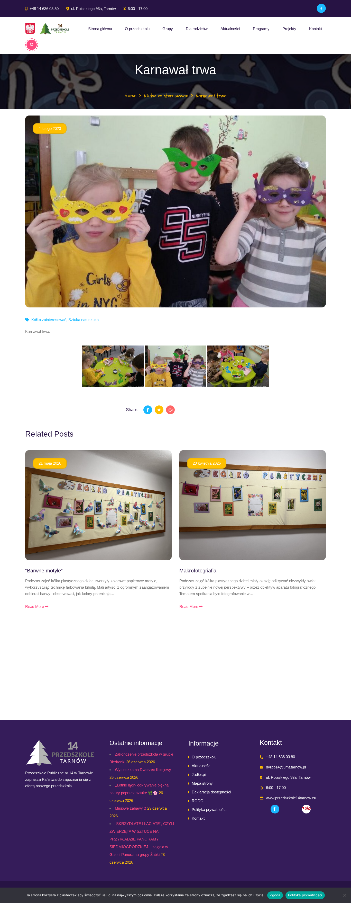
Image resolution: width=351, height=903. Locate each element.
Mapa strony (202, 783)
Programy (261, 28)
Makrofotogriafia (197, 570)
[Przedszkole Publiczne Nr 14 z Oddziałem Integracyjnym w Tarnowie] (47, 28)
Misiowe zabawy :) (130, 808)
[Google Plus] (170, 409)
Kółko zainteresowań (166, 95)
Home (130, 95)
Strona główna (100, 28)
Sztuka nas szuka (83, 319)
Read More (35, 606)
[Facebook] (321, 8)
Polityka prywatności (209, 809)
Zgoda (275, 895)
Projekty (289, 28)
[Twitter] (159, 409)
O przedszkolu (137, 28)
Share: (132, 409)
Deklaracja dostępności (211, 792)
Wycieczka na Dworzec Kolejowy (143, 769)
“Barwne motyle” (44, 570)
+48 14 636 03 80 (44, 8)
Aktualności (230, 28)
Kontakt (315, 28)
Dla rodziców (197, 28)
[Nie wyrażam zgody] (344, 895)
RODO (198, 801)
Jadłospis (200, 774)
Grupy (167, 28)
